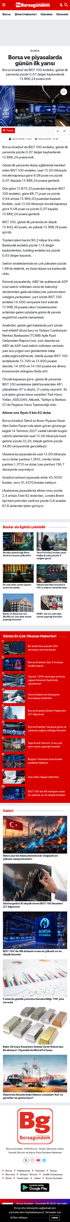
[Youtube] (38, 1160)
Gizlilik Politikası (39, 1217)
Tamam (54, 1218)
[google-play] (35, 1188)
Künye (53, 1170)
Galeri (37, 1178)
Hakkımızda (23, 1170)
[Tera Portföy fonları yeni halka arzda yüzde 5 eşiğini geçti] (52, 541)
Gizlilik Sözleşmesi (53, 1174)
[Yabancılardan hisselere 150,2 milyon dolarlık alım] (52, 573)
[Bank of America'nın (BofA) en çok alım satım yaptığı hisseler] (18, 602)
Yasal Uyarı (23, 1178)
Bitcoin (33, 1174)
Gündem (46, 14)
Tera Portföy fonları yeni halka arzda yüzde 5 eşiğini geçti (51, 556)
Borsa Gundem (54, 1178)
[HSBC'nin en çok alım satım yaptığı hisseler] (52, 602)
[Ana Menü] (3, 5)
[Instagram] (32, 1160)
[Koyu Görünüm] (61, 5)
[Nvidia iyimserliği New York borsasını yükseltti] (18, 541)
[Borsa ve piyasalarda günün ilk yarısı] (35, 105)
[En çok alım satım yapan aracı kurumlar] (18, 573)
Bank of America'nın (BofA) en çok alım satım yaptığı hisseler (17, 617)
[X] (26, 1160)
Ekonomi (62, 14)
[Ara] (66, 5)
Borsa (7, 14)
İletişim (24, 1174)
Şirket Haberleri (26, 14)
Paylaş (10, 130)
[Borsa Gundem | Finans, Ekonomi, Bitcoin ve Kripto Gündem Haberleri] (33, 5)
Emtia (9, 1178)
